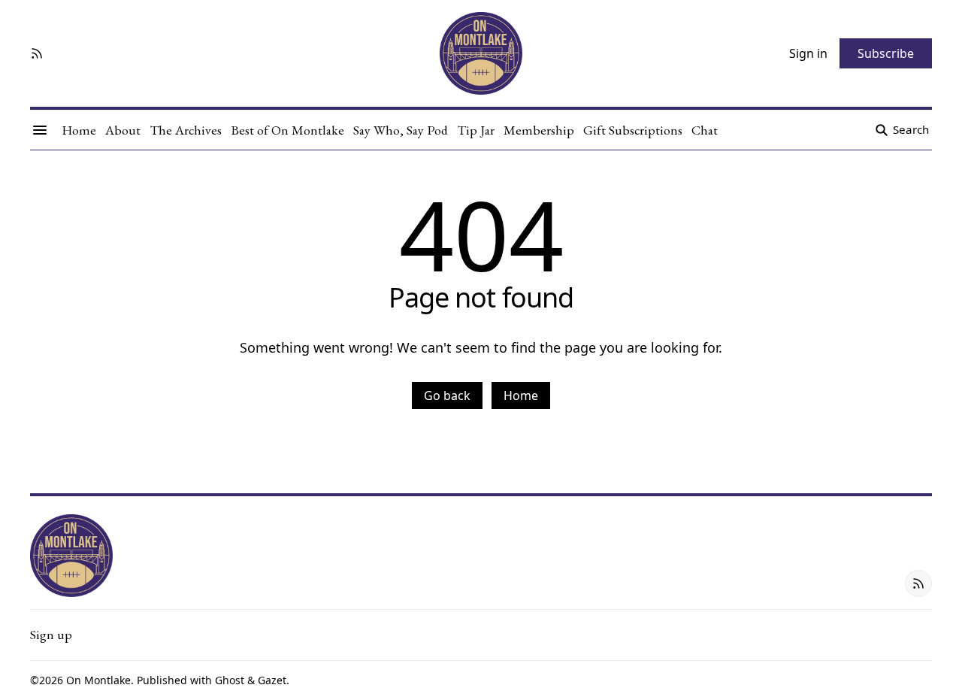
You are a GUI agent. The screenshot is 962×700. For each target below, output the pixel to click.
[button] (51, 634)
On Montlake (98, 680)
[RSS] (37, 53)
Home (521, 395)
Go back (447, 395)
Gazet (272, 680)
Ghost (229, 680)
